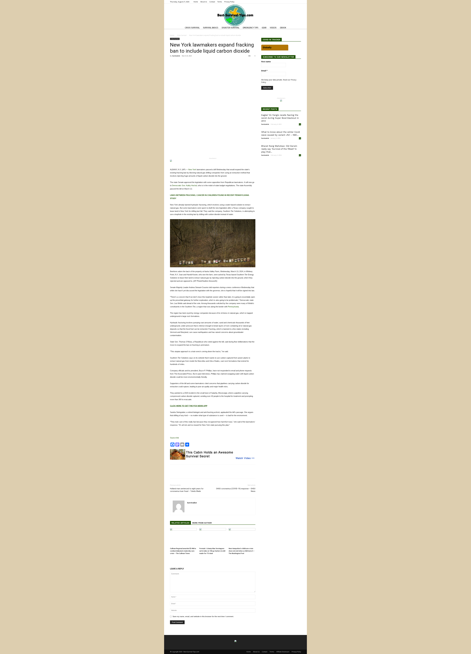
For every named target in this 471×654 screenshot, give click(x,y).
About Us (203, 2)
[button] (298, 28)
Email (264, 70)
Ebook (283, 28)
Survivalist (176, 56)
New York (192, 169)
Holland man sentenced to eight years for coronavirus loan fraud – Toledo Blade (186, 490)
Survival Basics (210, 28)
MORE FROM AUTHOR (202, 523)
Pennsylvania (233, 307)
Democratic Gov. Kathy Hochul (184, 185)
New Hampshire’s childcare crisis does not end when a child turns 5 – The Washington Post (242, 551)
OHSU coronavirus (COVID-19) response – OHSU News (235, 490)
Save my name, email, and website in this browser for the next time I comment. (203, 616)
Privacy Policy (229, 2)
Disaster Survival (230, 28)
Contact (212, 2)
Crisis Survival (192, 28)
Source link (174, 438)
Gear (264, 28)
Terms (219, 2)
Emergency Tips (250, 28)
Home (196, 2)
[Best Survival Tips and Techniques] (235, 15)
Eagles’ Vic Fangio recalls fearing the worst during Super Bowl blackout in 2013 (280, 118)
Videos (273, 28)
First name (266, 61)
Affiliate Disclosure (282, 652)
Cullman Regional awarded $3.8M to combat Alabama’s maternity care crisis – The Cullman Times (183, 551)
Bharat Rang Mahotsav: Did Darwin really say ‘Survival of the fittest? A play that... (279, 149)
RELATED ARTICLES (180, 523)
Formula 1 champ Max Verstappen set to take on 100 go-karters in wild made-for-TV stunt (212, 551)
